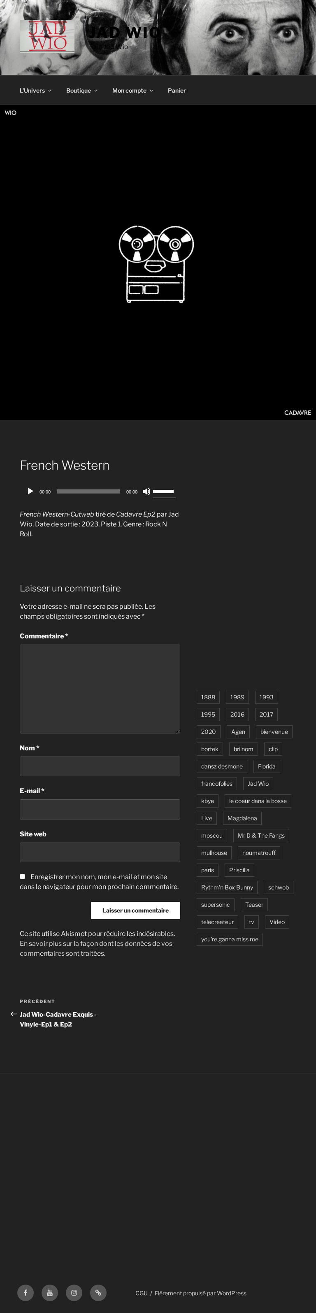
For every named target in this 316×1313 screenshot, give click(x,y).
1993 (267, 697)
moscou (212, 835)
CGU (141, 1293)
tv (251, 921)
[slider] (164, 490)
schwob (278, 887)
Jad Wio (125, 32)
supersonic (215, 904)
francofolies (216, 783)
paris (207, 869)
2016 (237, 714)
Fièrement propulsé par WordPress (200, 1293)
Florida (267, 766)
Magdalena (242, 818)
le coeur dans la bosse (258, 800)
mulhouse (214, 852)
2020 (208, 731)
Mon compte (129, 90)
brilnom (243, 748)
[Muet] (146, 491)
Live (206, 818)
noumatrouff (259, 852)
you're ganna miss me (229, 939)
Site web (33, 834)
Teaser (254, 904)
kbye (207, 800)
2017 (266, 714)
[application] (100, 491)
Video (277, 921)
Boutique (78, 90)
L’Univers (32, 90)
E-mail (32, 791)
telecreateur (217, 921)
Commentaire (44, 636)
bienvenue (274, 731)
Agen (238, 731)
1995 (208, 714)
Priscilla (239, 869)
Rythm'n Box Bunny (227, 887)
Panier (177, 90)
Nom (30, 748)
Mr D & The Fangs (261, 835)
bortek (209, 748)
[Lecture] (30, 491)
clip (273, 748)
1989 (237, 697)
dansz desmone (222, 766)
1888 (208, 697)
